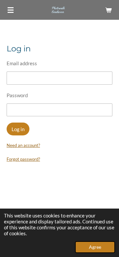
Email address (22, 63)
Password (17, 95)
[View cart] (108, 9)
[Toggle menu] (10, 9)
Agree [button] (95, 247)
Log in (18, 129)
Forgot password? (23, 159)
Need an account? (23, 145)
